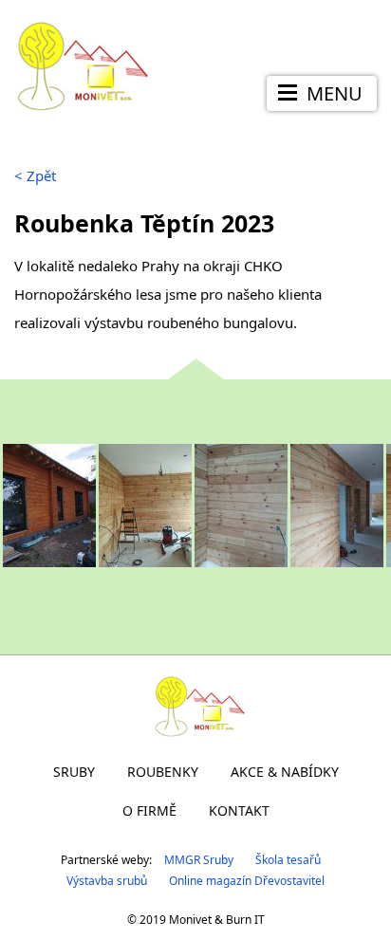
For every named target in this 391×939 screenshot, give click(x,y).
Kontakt (239, 810)
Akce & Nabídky (285, 772)
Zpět (35, 175)
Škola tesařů (288, 860)
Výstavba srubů (106, 881)
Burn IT (245, 919)
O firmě (149, 810)
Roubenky (162, 772)
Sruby (74, 772)
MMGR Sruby (198, 860)
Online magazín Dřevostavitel (247, 881)
